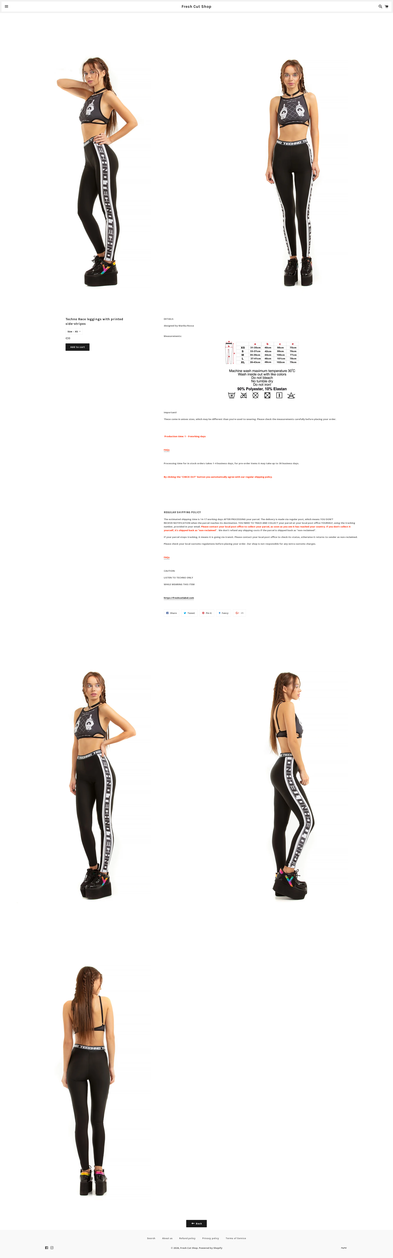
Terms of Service (236, 1238)
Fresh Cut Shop (197, 6)
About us (167, 1238)
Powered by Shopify (210, 1247)
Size (70, 331)
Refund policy (187, 1238)
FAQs (167, 449)
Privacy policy (210, 1238)
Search (151, 1238)
